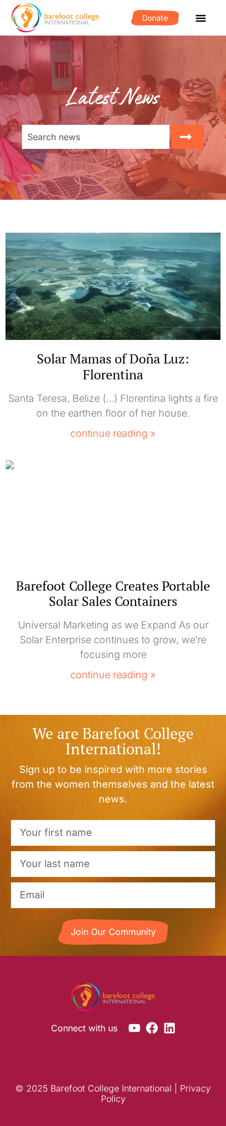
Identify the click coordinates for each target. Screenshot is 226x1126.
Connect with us (84, 1028)
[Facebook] (152, 1028)
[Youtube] (134, 1028)
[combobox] (96, 137)
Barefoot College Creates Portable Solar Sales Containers (113, 593)
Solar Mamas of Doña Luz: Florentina (113, 366)
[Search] (188, 137)
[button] (201, 18)
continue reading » (113, 433)
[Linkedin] (169, 1028)
